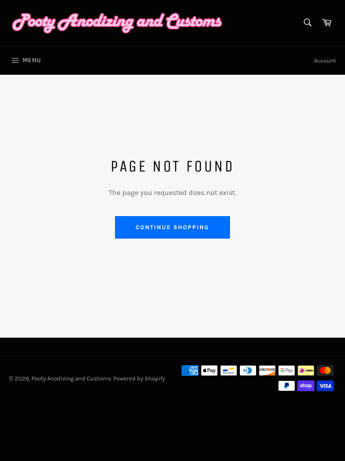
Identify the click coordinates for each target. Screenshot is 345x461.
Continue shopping (172, 227)
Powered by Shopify (139, 378)
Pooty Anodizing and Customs (71, 378)
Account (325, 60)
